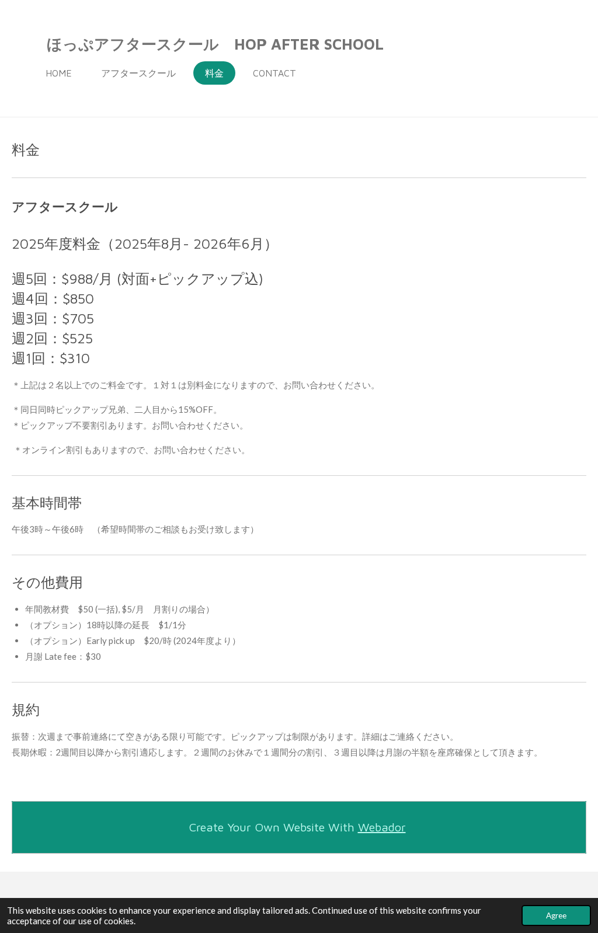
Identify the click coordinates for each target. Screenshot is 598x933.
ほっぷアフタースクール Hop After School (215, 44)
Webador (382, 827)
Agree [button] (556, 915)
